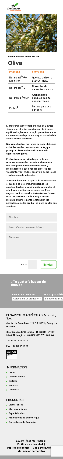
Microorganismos (18, 409)
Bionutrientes (16, 404)
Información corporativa (31, 451)
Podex (13, 108)
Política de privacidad (30, 444)
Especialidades (16, 413)
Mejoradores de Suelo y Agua (24, 417)
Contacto (14, 389)
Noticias (13, 385)
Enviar (48, 264)
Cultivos (13, 381)
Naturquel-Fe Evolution (18, 79)
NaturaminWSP (19, 98)
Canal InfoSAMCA (43, 447)
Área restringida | (36, 441)
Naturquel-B (17, 87)
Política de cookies (18, 447)
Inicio (12, 372)
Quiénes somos (17, 376)
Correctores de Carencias (22, 422)
